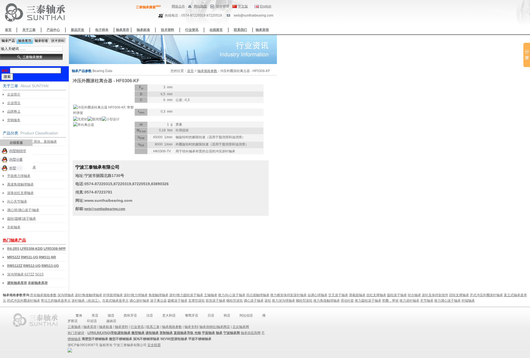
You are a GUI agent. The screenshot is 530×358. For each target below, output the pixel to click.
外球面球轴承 (113, 295)
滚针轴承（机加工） (86, 301)
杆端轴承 (468, 301)
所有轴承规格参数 (43, 295)
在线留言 (216, 30)
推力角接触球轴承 (326, 301)
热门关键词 (76, 333)
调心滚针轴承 (139, 301)
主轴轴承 (210, 295)
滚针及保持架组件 (435, 295)
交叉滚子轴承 (338, 295)
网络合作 (178, 6)
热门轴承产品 (14, 240)
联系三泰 (153, 327)
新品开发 (77, 30)
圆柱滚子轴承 (397, 295)
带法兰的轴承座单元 (56, 301)
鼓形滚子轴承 (216, 301)
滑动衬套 (347, 301)
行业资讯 (191, 30)
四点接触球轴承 (257, 295)
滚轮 (267, 301)
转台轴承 (414, 295)
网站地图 (200, 6)
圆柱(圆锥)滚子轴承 (21, 219)
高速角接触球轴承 (20, 184)
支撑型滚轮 (196, 301)
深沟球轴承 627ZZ (20, 274)
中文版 (243, 6)
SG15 (39, 274)
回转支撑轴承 (459, 295)
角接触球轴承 (158, 295)
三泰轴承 (74, 327)
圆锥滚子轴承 (177, 301)
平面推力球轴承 (18, 176)
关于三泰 (29, 30)
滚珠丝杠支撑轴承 (20, 193)
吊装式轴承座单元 (115, 301)
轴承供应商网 (251, 333)
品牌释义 (13, 111)
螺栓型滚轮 (234, 301)
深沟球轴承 (65, 295)
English (265, 6)
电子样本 (101, 30)
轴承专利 (191, 327)
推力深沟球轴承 (283, 301)
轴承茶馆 (262, 30)
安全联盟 (154, 345)
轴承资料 (121, 327)
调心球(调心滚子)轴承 (23, 210)
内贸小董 (16, 159)
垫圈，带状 (390, 301)
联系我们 (240, 30)
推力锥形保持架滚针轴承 (288, 295)
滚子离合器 (158, 301)
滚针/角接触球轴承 (88, 295)
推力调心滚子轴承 (447, 301)
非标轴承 (13, 227)
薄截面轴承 (357, 295)
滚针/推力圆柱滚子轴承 (186, 295)
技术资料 (167, 30)
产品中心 (53, 30)
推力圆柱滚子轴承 (368, 301)
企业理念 (13, 103)
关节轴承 (426, 301)
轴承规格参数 (207, 71)
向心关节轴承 (17, 201)
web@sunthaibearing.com (104, 209)
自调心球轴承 (317, 295)
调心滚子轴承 (254, 301)
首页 (8, 30)
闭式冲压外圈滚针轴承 (23, 301)
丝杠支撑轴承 (376, 295)
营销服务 (13, 120)
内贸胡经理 (17, 151)
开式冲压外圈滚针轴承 (486, 295)
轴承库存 (122, 30)
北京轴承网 (240, 327)
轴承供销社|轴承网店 (214, 327)
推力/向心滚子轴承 (231, 295)
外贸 (12, 168)
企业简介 (13, 94)
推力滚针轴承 (409, 301)
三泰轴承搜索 (148, 7)
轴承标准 (143, 30)
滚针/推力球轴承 (136, 295)
